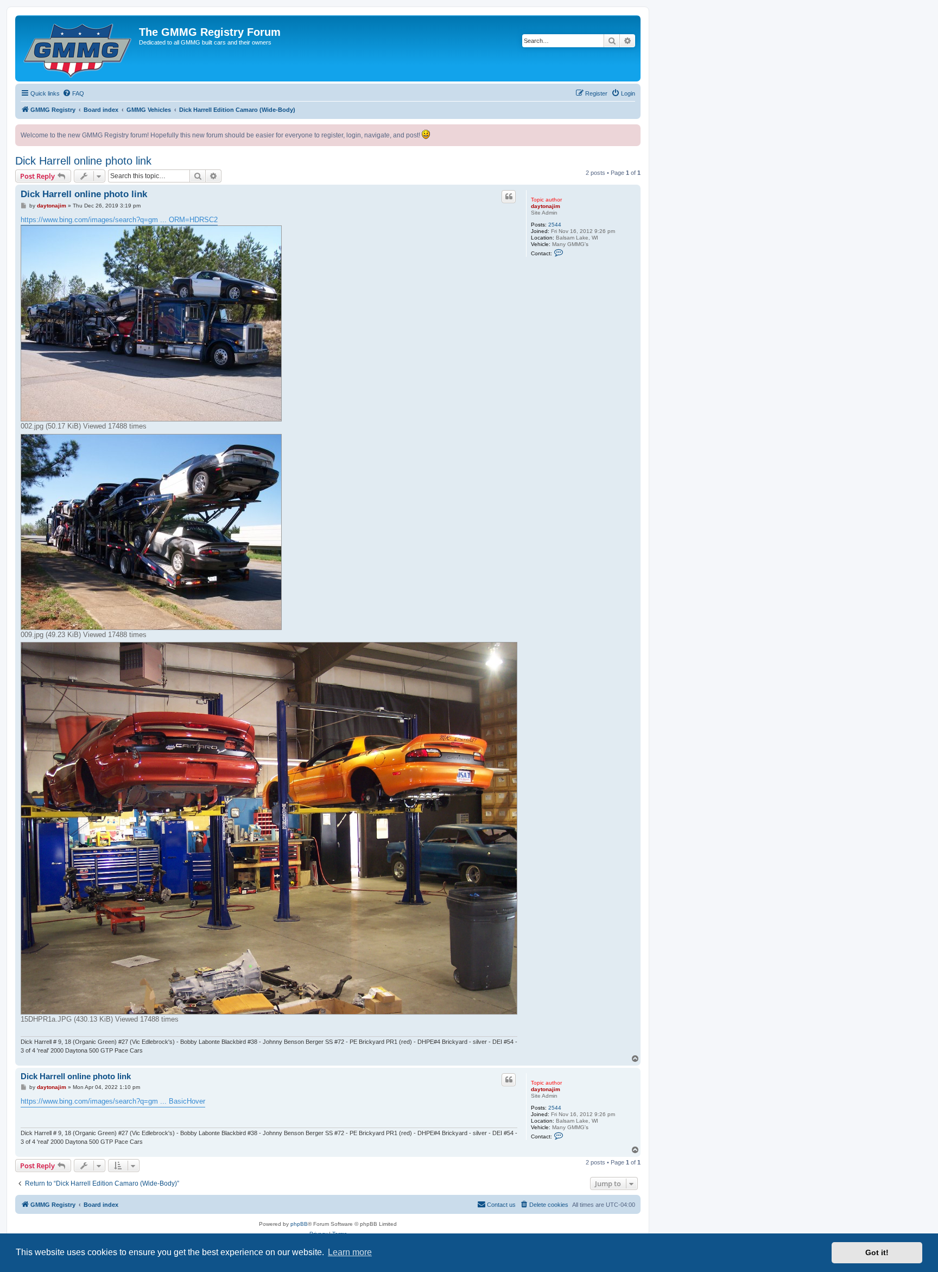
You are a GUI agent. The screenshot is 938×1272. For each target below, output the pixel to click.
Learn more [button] (350, 1252)
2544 (554, 225)
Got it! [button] (877, 1252)
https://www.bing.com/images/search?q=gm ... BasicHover (113, 1101)
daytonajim (545, 206)
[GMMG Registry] (78, 48)
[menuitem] (73, 93)
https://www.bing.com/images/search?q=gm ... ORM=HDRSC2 (119, 220)
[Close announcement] (632, 133)
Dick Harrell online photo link (83, 161)
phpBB (299, 1224)
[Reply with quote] (509, 196)
